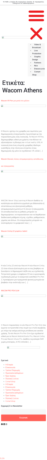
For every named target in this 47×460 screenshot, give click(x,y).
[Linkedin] (4, 424)
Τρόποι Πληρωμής (12, 370)
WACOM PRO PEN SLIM (10, 291)
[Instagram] (6, 424)
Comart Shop (36, 73)
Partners (37, 63)
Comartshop (10, 382)
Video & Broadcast (36, 46)
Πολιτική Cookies (12, 379)
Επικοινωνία (39, 69)
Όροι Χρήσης (10, 376)
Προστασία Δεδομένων (14, 373)
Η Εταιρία (9, 365)
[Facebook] (2, 424)
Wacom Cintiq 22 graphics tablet (14, 231)
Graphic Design (36, 58)
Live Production (36, 52)
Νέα (36, 66)
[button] (36, 25)
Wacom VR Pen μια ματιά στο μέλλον (15, 101)
